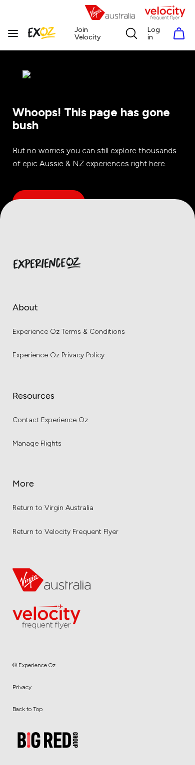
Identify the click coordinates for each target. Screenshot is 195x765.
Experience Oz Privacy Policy (58, 355)
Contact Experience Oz (50, 420)
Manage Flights (37, 443)
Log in (154, 33)
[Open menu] (13, 33)
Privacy (22, 687)
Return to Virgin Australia (53, 507)
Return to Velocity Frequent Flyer (65, 531)
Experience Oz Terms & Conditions (68, 331)
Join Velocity (87, 33)
